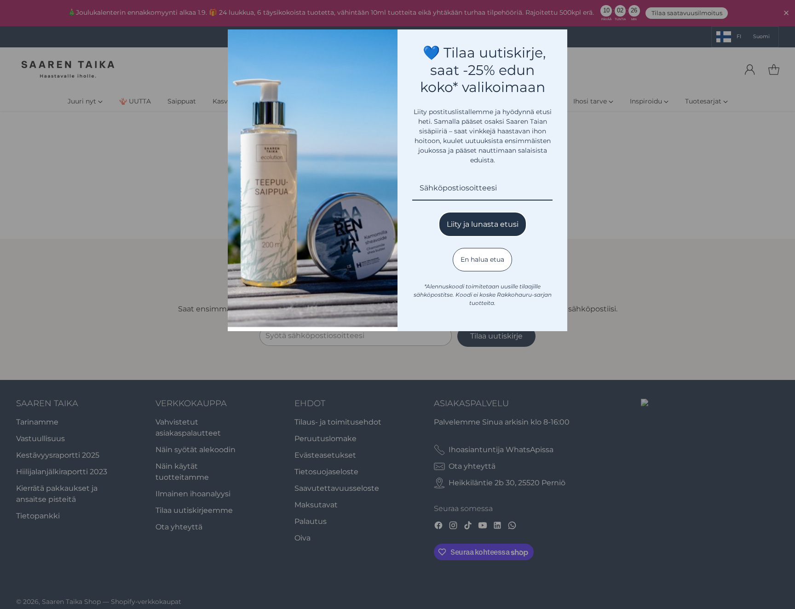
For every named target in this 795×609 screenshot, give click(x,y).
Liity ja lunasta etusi (482, 224)
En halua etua (482, 259)
